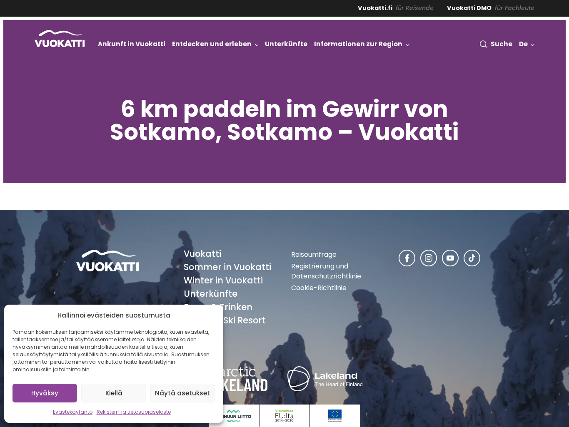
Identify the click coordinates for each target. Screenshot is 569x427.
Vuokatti (202, 254)
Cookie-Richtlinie (319, 288)
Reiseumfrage (314, 254)
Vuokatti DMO (469, 8)
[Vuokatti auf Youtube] (450, 258)
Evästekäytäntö (72, 411)
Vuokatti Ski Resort (225, 320)
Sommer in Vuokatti (227, 267)
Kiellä (113, 393)
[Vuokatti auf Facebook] (407, 258)
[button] (496, 44)
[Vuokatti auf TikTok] (472, 258)
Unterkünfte (210, 294)
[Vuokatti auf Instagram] (428, 258)
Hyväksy (44, 393)
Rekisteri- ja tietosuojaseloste (134, 411)
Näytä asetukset (182, 393)
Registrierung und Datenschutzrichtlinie (326, 271)
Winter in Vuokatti (223, 280)
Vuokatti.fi (375, 8)
